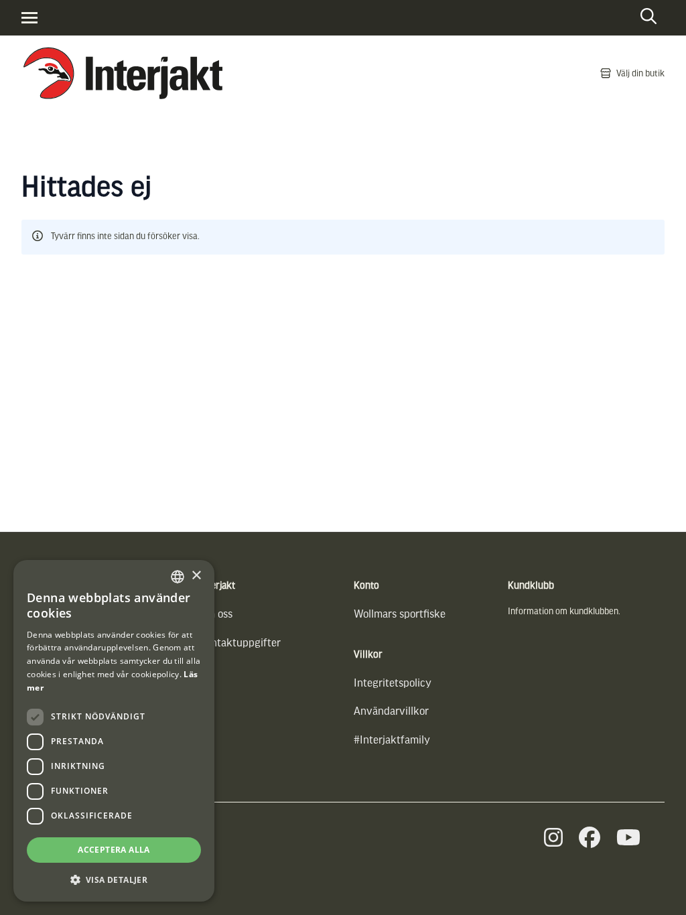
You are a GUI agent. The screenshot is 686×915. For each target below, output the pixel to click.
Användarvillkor (391, 710)
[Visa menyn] (29, 17)
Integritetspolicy (392, 682)
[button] (114, 879)
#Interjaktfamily (392, 739)
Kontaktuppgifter (240, 642)
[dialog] (113, 731)
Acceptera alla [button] (114, 849)
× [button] (196, 576)
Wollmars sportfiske (399, 613)
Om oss (216, 613)
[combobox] (177, 576)
